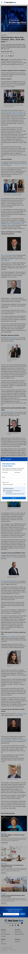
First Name (4, 472)
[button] (1, 2)
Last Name (17, 472)
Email (3, 477)
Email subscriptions (8, 488)
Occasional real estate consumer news (15, 493)
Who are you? (5, 482)
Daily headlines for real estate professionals (13, 491)
